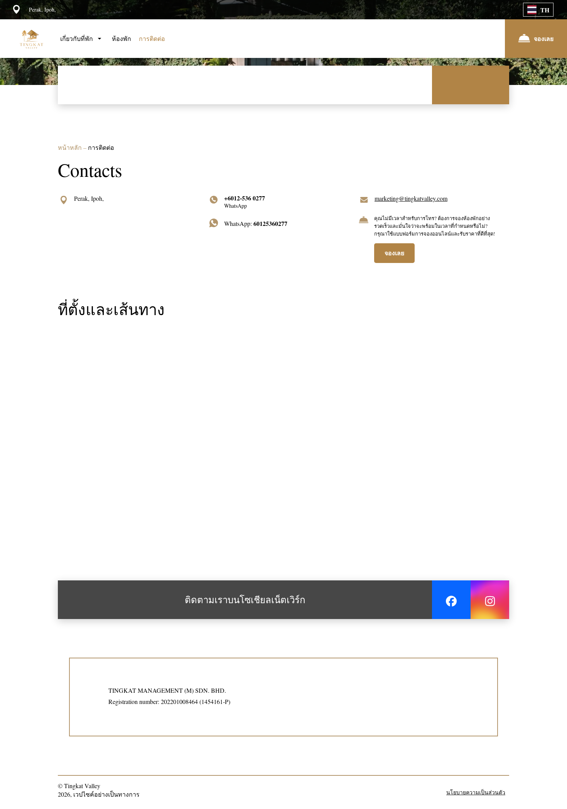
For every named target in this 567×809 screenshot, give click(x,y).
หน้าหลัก (70, 147)
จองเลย (394, 252)
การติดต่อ (152, 38)
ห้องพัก (121, 38)
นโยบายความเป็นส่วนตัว (475, 792)
